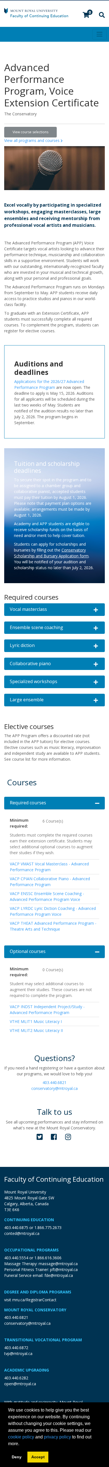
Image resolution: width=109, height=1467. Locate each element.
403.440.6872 (16, 1347)
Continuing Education (29, 1219)
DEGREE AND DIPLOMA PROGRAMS (37, 1292)
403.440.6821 (54, 1082)
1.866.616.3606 (47, 1257)
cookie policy (21, 1437)
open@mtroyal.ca (20, 1383)
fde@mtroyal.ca (58, 1275)
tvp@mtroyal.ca (18, 1353)
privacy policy (57, 1437)
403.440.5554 (16, 1257)
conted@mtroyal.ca (21, 1233)
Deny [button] (17, 1457)
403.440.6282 (16, 1377)
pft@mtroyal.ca (64, 1269)
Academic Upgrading (26, 1370)
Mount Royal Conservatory (35, 1309)
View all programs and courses (32, 140)
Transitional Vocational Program (43, 1339)
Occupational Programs (31, 1250)
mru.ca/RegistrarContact (34, 1299)
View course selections (30, 132)
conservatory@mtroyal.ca (54, 1088)
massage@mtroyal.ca (58, 1263)
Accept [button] (38, 1457)
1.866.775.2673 (47, 1227)
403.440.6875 (16, 1227)
